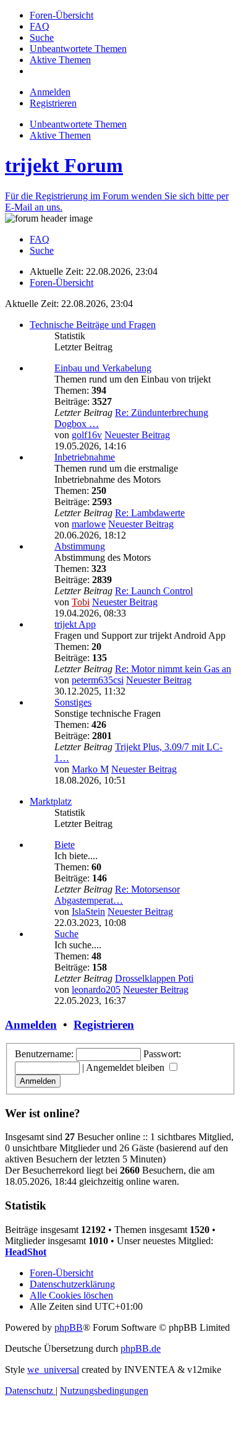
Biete (64, 844)
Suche (66, 933)
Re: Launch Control (154, 591)
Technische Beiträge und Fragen (93, 324)
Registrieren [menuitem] (53, 103)
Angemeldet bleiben (126, 1067)
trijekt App (75, 624)
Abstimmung (79, 546)
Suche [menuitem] (42, 250)
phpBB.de (140, 1348)
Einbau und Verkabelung (102, 368)
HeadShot (25, 1252)
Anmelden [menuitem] (50, 92)
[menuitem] (61, 15)
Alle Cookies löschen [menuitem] (71, 1295)
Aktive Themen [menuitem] (60, 135)
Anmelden (31, 1024)
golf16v (87, 435)
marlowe (89, 524)
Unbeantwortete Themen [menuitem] (78, 124)
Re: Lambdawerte (150, 513)
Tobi (81, 602)
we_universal (53, 1369)
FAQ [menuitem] (39, 239)
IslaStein (88, 911)
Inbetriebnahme (84, 457)
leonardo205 (96, 989)
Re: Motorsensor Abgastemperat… (117, 895)
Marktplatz (51, 801)
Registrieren (104, 1024)
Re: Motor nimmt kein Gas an (173, 669)
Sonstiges (72, 702)
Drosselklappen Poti (154, 978)
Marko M (90, 769)
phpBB (68, 1327)
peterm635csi (98, 680)
